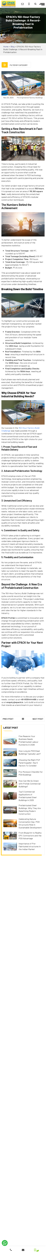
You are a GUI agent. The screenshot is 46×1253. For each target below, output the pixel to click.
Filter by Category (18, 65)
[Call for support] (29, 4)
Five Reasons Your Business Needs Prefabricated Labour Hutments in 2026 (28, 740)
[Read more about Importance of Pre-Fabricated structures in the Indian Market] (10, 846)
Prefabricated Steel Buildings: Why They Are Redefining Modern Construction (30, 809)
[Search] (35, 4)
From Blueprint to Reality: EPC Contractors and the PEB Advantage (30, 835)
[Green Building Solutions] (35, 1249)
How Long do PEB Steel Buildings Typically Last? (30, 752)
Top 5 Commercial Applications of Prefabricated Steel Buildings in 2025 (27, 795)
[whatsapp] (5, 1243)
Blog (13, 46)
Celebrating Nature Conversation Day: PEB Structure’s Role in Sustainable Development (30, 823)
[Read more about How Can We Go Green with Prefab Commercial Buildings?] (10, 783)
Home (5, 46)
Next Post (38, 719)
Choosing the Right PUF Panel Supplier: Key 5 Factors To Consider (29, 763)
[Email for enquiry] (22, 4)
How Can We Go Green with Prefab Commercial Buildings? (29, 783)
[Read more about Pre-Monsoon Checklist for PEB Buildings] (10, 773)
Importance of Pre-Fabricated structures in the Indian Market (30, 846)
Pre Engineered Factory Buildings (30, 97)
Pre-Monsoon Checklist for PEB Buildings (31, 773)
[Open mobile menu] (42, 4)
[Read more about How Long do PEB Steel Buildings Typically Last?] (10, 752)
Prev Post (8, 719)
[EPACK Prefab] (8, 3)
